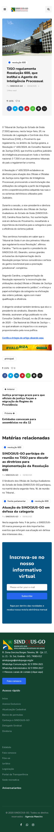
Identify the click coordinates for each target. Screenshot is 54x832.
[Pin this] (26, 108)
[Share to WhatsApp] (32, 108)
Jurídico (6, 763)
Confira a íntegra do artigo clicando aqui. (23, 338)
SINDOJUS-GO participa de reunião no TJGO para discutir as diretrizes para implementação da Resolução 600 (25, 461)
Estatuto (6, 747)
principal (9, 358)
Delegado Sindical (12, 725)
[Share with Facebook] (9, 108)
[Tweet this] (15, 108)
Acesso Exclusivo (11, 703)
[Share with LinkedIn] (21, 108)
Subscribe (27, 596)
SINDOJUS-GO (16, 86)
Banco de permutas (12, 714)
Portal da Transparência (15, 774)
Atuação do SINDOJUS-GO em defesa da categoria (26, 509)
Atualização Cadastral (14, 709)
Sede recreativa (10, 779)
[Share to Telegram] (38, 108)
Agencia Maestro (34, 816)
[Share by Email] (44, 108)
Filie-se (6, 758)
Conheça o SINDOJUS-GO (16, 720)
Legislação (8, 768)
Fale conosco (14, 681)
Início (5, 698)
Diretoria (7, 731)
